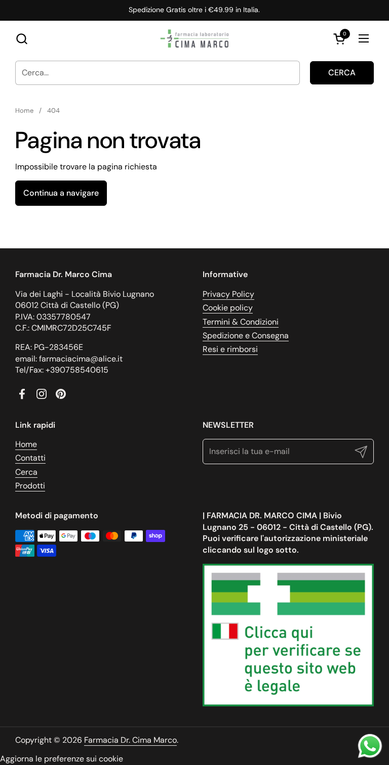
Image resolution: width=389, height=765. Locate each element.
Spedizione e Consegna (246, 335)
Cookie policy (228, 307)
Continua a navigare (61, 193)
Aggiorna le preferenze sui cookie (61, 758)
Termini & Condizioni (241, 322)
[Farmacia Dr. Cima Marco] (194, 38)
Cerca (342, 72)
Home (26, 444)
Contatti (30, 458)
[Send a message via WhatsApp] (370, 746)
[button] (21, 38)
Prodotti (30, 485)
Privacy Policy (228, 294)
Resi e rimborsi (230, 349)
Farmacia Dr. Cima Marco (130, 740)
